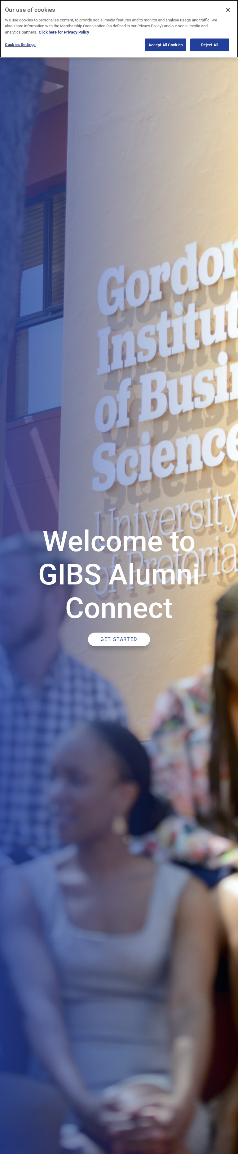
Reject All (209, 45)
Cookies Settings (20, 44)
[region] (119, 28)
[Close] (228, 10)
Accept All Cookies (165, 45)
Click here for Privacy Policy (64, 32)
